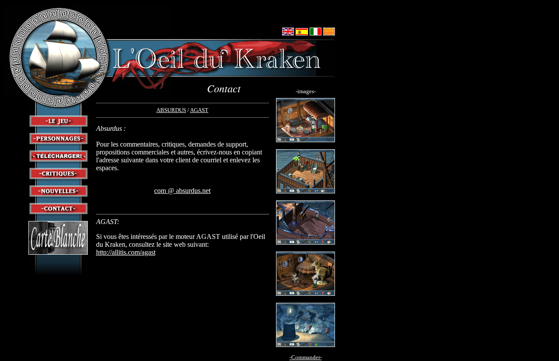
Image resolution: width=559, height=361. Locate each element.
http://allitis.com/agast (125, 252)
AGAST (199, 110)
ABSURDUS (171, 110)
